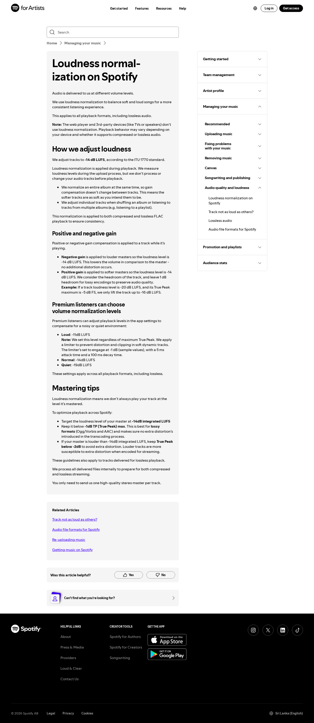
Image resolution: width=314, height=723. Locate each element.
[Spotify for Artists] (28, 8)
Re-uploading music (68, 539)
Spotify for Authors (125, 636)
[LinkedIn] (282, 630)
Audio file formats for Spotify (76, 529)
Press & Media (72, 647)
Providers (68, 657)
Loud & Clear (71, 668)
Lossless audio (220, 220)
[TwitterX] (268, 630)
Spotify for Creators (126, 647)
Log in (269, 8)
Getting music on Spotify (72, 549)
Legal (51, 713)
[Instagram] (253, 630)
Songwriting (120, 657)
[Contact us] (172, 597)
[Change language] (255, 8)
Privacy (68, 713)
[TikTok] (297, 630)
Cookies (87, 713)
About (65, 636)
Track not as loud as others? (74, 519)
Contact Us (69, 678)
